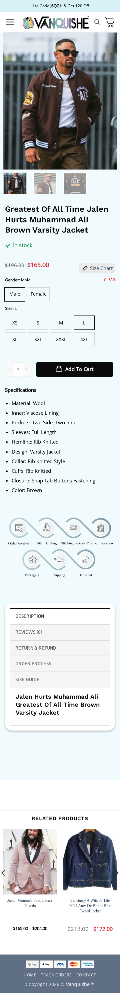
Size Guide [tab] (27, 679)
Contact (86, 974)
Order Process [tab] (33, 664)
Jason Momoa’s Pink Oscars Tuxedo (30, 903)
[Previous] (14, 101)
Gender (12, 280)
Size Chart (101, 268)
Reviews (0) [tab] (28, 632)
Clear (109, 279)
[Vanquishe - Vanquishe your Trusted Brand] (56, 22)
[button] (10, 22)
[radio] (15, 294)
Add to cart (79, 369)
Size (9, 308)
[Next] (106, 101)
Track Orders (56, 974)
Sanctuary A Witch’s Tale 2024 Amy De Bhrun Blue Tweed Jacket (90, 905)
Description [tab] (29, 616)
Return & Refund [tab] (35, 648)
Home (30, 974)
